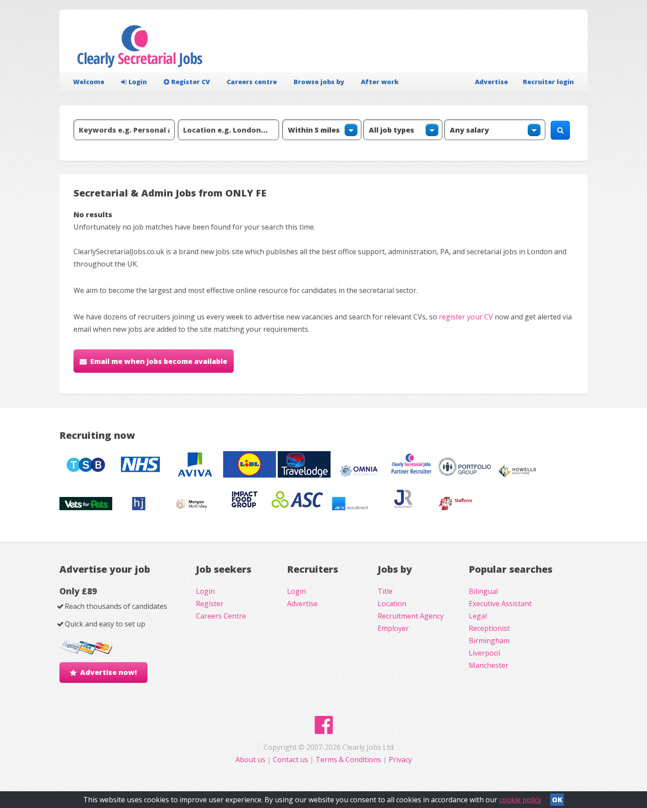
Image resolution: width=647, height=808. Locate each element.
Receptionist (489, 628)
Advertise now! (108, 672)
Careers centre (252, 82)
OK (557, 799)
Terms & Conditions (348, 759)
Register (210, 603)
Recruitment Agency (411, 616)
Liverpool (484, 653)
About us (251, 759)
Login (138, 82)
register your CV (466, 317)
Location (392, 603)
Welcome (88, 82)
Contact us (291, 759)
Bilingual (483, 591)
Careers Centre (221, 616)
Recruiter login (548, 82)
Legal (478, 616)
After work (380, 82)
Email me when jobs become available (158, 361)
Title (385, 591)
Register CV (190, 82)
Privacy (400, 759)
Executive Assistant (500, 603)
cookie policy (520, 799)
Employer (393, 628)
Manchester (488, 665)
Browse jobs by (319, 82)
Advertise (491, 82)
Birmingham (489, 640)
